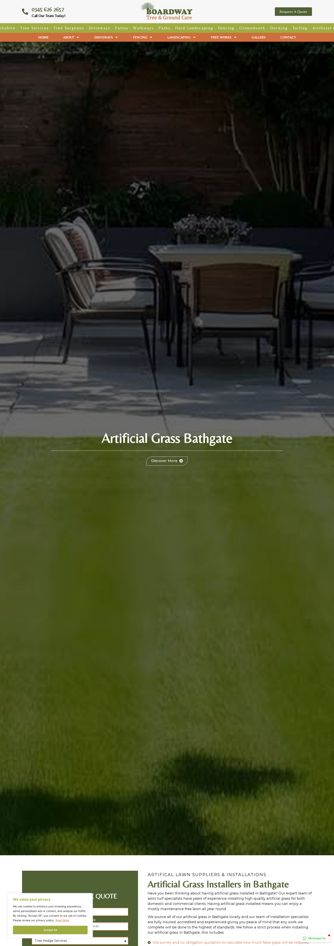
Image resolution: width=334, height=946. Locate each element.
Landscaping (179, 37)
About (68, 37)
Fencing (140, 37)
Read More (62, 920)
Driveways (103, 37)
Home (43, 37)
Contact (288, 37)
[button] (314, 938)
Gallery (259, 37)
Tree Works (221, 37)
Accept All (50, 930)
